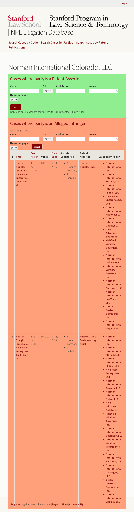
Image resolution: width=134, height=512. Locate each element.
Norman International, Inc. (114, 166)
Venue (92, 86)
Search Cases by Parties (57, 42)
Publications (16, 47)
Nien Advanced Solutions (111, 233)
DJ (44, 86)
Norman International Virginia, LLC (113, 324)
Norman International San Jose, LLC (114, 284)
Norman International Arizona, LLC (113, 211)
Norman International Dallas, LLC (113, 222)
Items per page (19, 95)
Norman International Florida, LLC (113, 178)
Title (18, 156)
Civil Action (62, 86)
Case (13, 86)
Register (15, 504)
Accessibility (76, 504)
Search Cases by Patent (92, 42)
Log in (124, 3)
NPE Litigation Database (42, 32)
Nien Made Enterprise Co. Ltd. (114, 200)
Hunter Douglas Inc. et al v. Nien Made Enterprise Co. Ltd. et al (22, 174)
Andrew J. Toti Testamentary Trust (88, 340)
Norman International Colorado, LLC (114, 258)
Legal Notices (60, 504)
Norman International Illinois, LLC (113, 189)
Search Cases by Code (23, 42)
